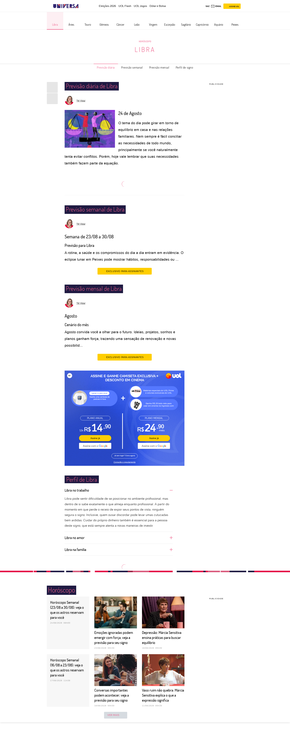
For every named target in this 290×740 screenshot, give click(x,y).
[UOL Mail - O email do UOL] (216, 6)
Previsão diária (106, 67)
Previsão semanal (132, 67)
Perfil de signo (184, 67)
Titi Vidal (80, 100)
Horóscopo (145, 41)
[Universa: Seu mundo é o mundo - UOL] (65, 6)
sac (208, 6)
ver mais (113, 715)
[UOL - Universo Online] (81, 6)
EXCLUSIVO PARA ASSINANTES (125, 271)
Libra (145, 49)
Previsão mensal (159, 67)
